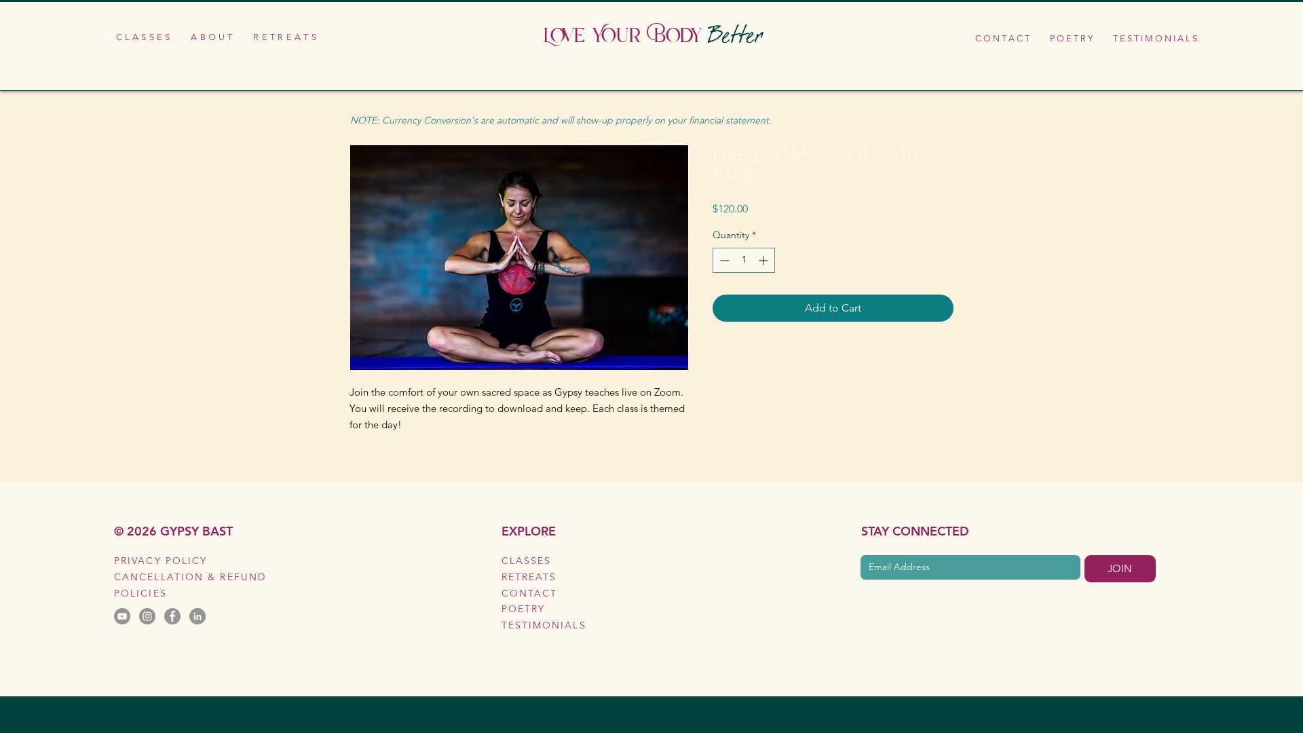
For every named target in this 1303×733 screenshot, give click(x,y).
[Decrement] (723, 260)
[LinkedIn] (197, 616)
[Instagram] (147, 616)
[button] (143, 37)
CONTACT (530, 593)
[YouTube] (122, 616)
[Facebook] (172, 616)
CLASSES (527, 561)
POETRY (524, 609)
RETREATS (529, 577)
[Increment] (764, 260)
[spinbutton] (744, 260)
